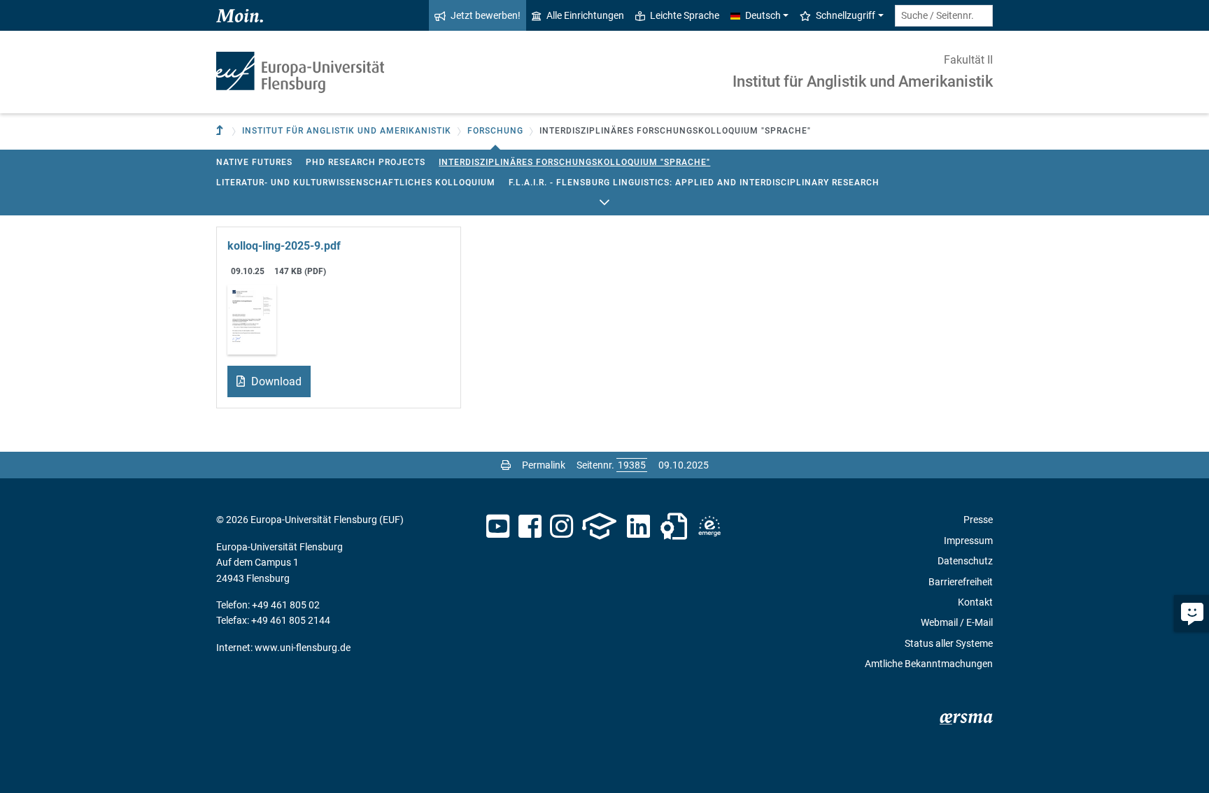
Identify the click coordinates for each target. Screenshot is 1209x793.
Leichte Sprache (684, 15)
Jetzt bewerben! (486, 15)
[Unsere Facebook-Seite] (530, 526)
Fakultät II (968, 59)
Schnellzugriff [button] (845, 15)
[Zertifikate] (673, 526)
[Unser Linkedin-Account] (638, 526)
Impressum (968, 540)
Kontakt (975, 602)
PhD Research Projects (365, 162)
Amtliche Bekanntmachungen (929, 663)
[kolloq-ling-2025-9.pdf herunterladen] (251, 318)
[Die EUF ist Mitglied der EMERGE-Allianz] (709, 526)
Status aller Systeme (949, 643)
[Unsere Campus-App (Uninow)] (599, 526)
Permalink (543, 465)
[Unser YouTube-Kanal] (497, 526)
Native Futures (254, 162)
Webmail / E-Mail (957, 622)
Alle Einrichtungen (585, 15)
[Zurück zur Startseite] (300, 72)
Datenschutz (965, 560)
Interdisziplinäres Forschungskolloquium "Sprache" (574, 162)
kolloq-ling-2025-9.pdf (284, 245)
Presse (978, 519)
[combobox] (944, 16)
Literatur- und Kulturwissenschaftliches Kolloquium (355, 182)
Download (275, 381)
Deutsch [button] (763, 15)
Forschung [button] (495, 131)
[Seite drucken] (506, 465)
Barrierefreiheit (960, 581)
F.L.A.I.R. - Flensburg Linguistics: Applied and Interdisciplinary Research (694, 182)
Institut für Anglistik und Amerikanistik (863, 81)
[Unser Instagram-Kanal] (561, 526)
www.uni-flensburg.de (303, 647)
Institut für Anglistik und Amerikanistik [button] (346, 131)
